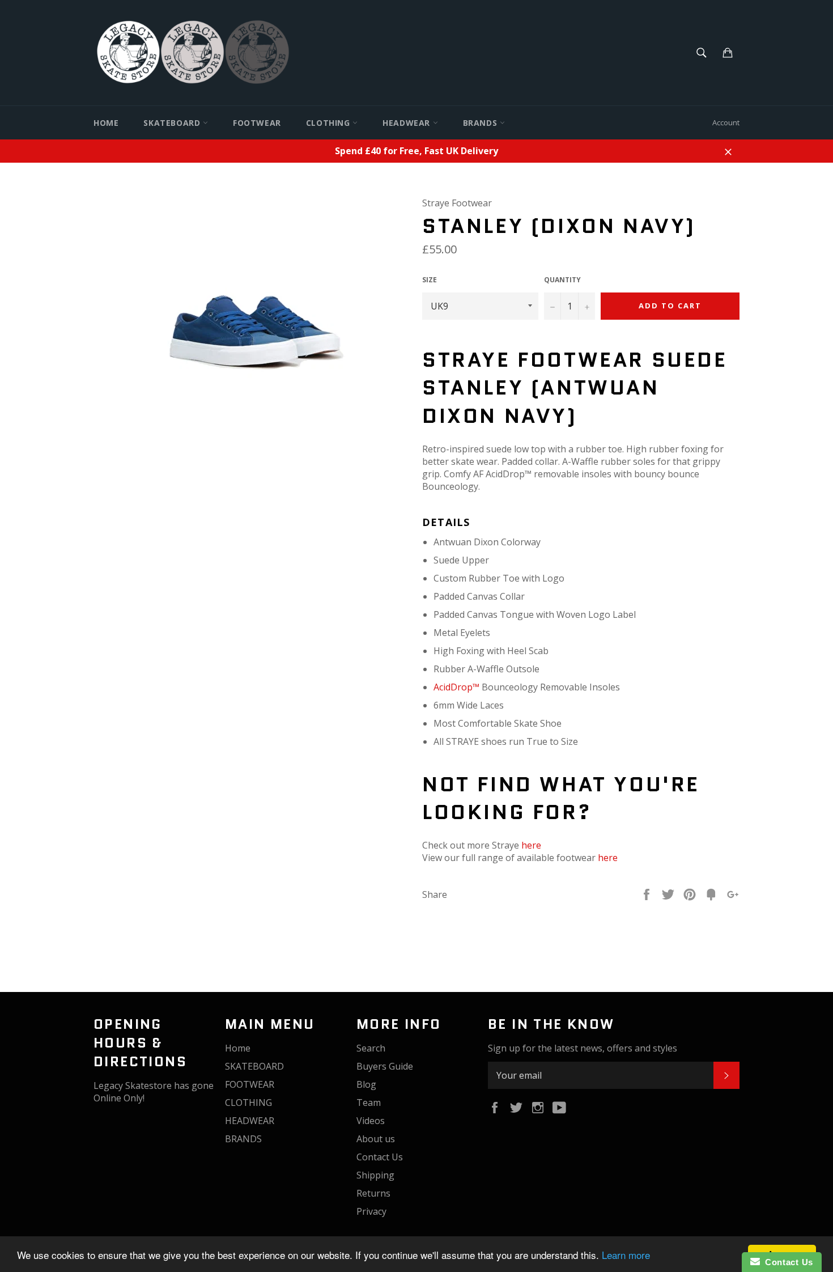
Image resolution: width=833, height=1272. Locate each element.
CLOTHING (329, 122)
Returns (373, 1193)
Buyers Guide (384, 1066)
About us (375, 1139)
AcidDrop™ (456, 687)
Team (368, 1102)
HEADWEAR (407, 122)
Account (726, 122)
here (531, 845)
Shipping (375, 1175)
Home (106, 122)
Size (429, 280)
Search (370, 1048)
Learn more (626, 1255)
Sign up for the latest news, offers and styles (582, 1048)
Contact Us (379, 1157)
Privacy (371, 1211)
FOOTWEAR (257, 122)
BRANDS (481, 122)
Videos (370, 1120)
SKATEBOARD (173, 122)
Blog (366, 1084)
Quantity (562, 280)
